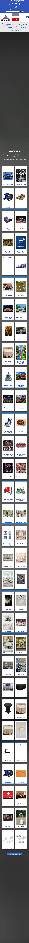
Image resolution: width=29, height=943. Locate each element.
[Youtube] (16, 3)
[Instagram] (19, 3)
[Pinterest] (16, 7)
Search (21, 11)
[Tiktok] (13, 7)
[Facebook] (9, 3)
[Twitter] (13, 3)
